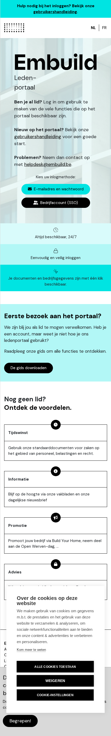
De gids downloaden (28, 367)
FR (104, 27)
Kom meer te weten (31, 650)
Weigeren (55, 681)
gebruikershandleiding (55, 11)
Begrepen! (20, 721)
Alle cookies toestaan (55, 667)
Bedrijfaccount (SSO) (58, 202)
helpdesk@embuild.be (47, 164)
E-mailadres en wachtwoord (58, 189)
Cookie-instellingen (55, 695)
